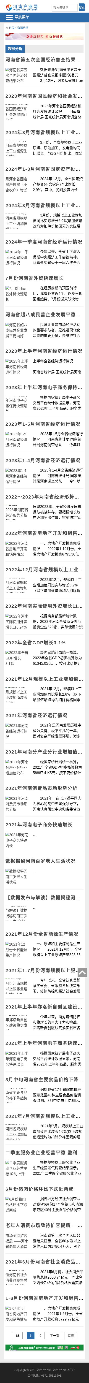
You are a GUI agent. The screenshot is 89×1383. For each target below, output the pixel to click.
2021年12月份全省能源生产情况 (42, 934)
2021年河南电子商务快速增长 (39, 824)
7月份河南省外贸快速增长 (34, 278)
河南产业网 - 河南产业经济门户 (56, 1370)
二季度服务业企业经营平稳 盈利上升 (46, 1152)
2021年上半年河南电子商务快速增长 (46, 1043)
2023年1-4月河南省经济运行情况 (43, 460)
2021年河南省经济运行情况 (36, 715)
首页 (11, 28)
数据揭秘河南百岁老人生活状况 (40, 861)
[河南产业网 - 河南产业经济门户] (22, 7)
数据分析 (22, 28)
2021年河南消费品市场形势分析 (41, 788)
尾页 (71, 1335)
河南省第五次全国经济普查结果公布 (45, 59)
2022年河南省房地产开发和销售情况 (46, 533)
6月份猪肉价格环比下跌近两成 (39, 1189)
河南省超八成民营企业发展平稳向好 (45, 314)
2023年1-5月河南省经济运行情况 (43, 424)
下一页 (54, 1335)
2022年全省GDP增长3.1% (35, 642)
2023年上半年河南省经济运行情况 (44, 351)
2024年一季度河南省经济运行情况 (44, 241)
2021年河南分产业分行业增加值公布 (46, 751)
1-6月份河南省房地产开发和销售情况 (47, 1298)
